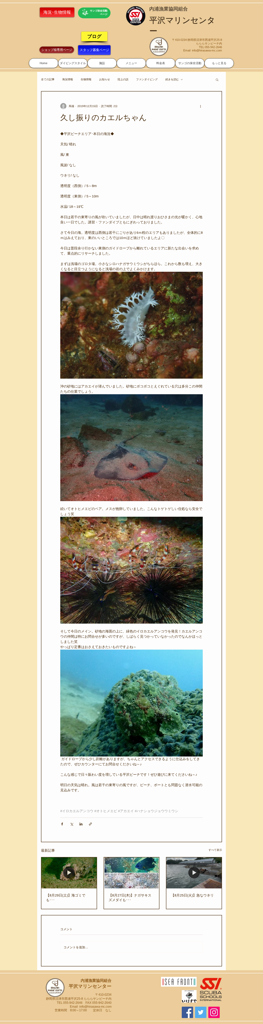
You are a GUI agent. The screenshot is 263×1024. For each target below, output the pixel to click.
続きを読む (172, 79)
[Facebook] (187, 1012)
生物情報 (86, 79)
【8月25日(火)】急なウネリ (192, 895)
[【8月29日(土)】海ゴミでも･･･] (69, 872)
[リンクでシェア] (90, 824)
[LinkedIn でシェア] (81, 824)
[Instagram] (214, 1012)
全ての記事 (47, 79)
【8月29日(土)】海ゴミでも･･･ (65, 897)
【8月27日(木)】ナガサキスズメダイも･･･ (130, 897)
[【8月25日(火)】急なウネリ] (194, 872)
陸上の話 (123, 79)
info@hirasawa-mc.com (207, 50)
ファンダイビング (147, 79)
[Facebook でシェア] (62, 824)
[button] (72, 63)
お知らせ (104, 79)
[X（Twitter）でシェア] (71, 824)
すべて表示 (215, 849)
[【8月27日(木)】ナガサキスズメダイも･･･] (131, 872)
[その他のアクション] (200, 106)
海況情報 (67, 79)
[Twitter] (200, 1012)
